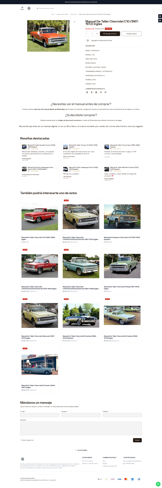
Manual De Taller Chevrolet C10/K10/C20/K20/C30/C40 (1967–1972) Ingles (80, 238)
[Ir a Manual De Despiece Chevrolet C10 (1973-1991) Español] (122, 216)
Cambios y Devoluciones (89, 463)
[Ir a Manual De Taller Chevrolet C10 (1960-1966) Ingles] (39, 216)
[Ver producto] (24, 147)
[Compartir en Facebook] (87, 92)
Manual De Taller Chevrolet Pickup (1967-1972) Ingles (121, 288)
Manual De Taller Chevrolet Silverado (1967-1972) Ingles (38, 337)
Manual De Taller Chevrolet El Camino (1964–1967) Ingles (38, 386)
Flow (104, 461)
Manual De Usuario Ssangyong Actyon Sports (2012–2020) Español (40, 168)
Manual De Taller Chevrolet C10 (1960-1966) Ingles (38, 238)
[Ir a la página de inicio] (29, 8)
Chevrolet (74, 14)
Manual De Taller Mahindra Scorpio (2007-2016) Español (124, 168)
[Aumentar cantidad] (97, 33)
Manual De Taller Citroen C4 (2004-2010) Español (83, 146)
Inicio (53, 14)
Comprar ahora (131, 33)
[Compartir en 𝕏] (91, 92)
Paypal (105, 463)
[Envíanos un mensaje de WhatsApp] (158, 484)
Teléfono (105, 411)
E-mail (22, 411)
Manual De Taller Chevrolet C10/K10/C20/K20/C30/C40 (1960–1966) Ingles (81, 288)
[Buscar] (37, 8)
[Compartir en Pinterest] (100, 92)
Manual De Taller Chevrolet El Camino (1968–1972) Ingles (121, 337)
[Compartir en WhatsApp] (96, 92)
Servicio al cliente (87, 461)
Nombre (65, 411)
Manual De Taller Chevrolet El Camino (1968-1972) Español (80, 337)
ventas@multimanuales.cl (133, 461)
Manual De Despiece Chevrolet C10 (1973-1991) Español (122, 238)
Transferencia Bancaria (110, 466)
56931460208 (129, 463)
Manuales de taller (62, 14)
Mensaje (23, 420)
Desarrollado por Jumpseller (47, 480)
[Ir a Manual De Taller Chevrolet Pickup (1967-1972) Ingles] (122, 266)
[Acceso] (160, 20)
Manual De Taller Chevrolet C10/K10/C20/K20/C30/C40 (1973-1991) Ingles (39, 288)
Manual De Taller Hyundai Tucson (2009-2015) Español (42, 146)
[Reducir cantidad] (87, 33)
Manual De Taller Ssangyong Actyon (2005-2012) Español (83, 168)
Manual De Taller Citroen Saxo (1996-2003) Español (125, 146)
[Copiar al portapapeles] (105, 92)
